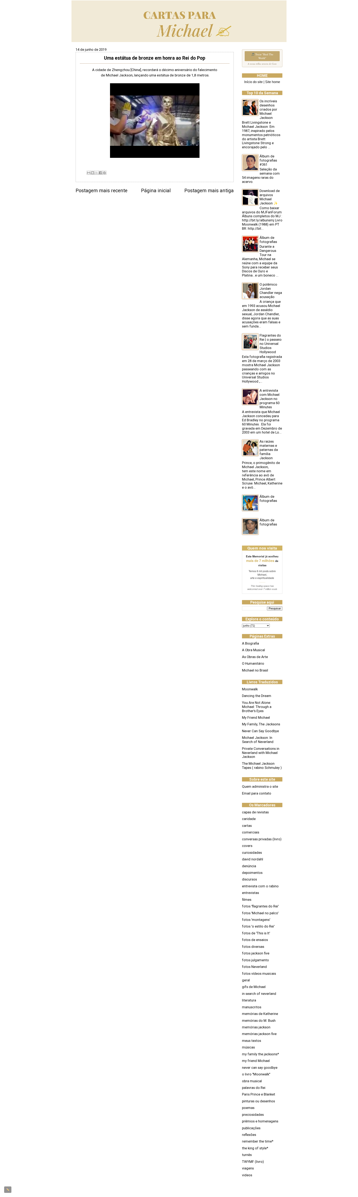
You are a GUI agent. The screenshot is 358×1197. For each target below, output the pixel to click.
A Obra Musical (253, 650)
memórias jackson (256, 1027)
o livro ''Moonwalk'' (256, 1074)
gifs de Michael (254, 987)
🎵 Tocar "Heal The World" (262, 56)
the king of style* (255, 1148)
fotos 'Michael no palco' (260, 913)
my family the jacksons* (260, 1054)
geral (246, 980)
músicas (248, 1047)
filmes (246, 900)
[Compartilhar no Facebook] (100, 173)
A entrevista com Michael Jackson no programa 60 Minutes (269, 399)
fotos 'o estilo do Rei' (258, 926)
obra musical (252, 1081)
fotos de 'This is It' (256, 933)
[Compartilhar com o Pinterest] (104, 173)
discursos (249, 879)
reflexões (249, 1135)
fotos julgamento (255, 960)
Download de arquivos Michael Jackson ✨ (270, 197)
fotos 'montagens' (256, 920)
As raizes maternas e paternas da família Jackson (269, 450)
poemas (248, 1108)
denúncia (249, 866)
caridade (249, 819)
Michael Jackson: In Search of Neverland (257, 740)
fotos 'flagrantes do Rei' (260, 906)
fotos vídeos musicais (259, 974)
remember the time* (257, 1141)
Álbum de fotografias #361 (268, 160)
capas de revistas (255, 812)
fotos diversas (253, 947)
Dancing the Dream (256, 696)
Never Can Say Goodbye (260, 731)
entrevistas (250, 893)
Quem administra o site (260, 787)
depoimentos (252, 873)
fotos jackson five (255, 953)
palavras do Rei (253, 1088)
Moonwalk (250, 689)
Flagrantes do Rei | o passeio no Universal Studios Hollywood (271, 343)
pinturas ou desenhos (258, 1101)
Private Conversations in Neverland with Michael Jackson (260, 753)
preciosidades (253, 1115)
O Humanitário (253, 664)
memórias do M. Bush (259, 1021)
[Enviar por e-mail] (89, 173)
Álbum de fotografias (268, 240)
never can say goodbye (259, 1068)
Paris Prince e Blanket (258, 1094)
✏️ (7, 1189)
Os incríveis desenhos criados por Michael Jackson (268, 109)
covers (247, 846)
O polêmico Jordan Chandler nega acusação (271, 291)
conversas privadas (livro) (262, 839)
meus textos (251, 1041)
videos (247, 1175)
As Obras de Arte (255, 657)
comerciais (250, 832)
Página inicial (156, 190)
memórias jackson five (259, 1034)
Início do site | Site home (262, 82)
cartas (247, 826)
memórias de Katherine (260, 1014)
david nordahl (252, 859)
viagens (248, 1168)
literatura (249, 1000)
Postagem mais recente (101, 190)
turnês (247, 1155)
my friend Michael (256, 1061)
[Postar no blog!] (93, 173)
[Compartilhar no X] (96, 173)
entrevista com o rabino (260, 886)
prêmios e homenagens (260, 1121)
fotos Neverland (254, 967)
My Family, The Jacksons (261, 724)
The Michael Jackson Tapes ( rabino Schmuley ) (262, 766)
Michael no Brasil (255, 670)
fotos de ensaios (255, 940)
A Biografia (250, 643)
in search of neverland (259, 994)
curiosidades (252, 853)
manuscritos (251, 1007)
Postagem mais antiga (209, 190)
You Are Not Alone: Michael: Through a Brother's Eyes (256, 707)
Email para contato (256, 793)
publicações (251, 1128)
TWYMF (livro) (253, 1162)
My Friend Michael (256, 718)
